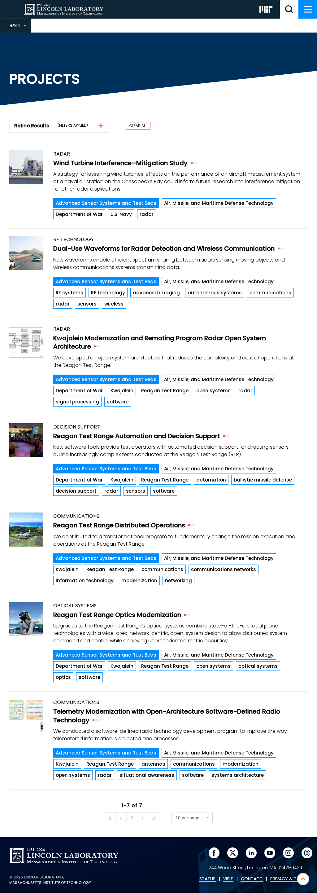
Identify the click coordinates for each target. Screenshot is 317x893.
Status (207, 879)
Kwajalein (122, 390)
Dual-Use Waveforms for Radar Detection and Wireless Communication (164, 248)
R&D (20, 27)
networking (178, 580)
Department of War (79, 214)
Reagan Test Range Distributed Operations (119, 525)
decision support (76, 491)
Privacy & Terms (288, 879)
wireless (114, 304)
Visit (228, 879)
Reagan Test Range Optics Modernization (117, 614)
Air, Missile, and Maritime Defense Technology (219, 203)
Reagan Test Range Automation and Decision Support (136, 436)
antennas (153, 764)
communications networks (223, 569)
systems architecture (237, 775)
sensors (87, 304)
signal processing (77, 401)
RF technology (108, 292)
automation (211, 480)
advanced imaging (156, 292)
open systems (213, 390)
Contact (252, 879)
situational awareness (146, 775)
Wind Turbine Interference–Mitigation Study (120, 163)
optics (63, 677)
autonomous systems (215, 292)
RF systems (69, 292)
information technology (85, 580)
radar (147, 214)
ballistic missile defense (263, 480)
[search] (289, 9)
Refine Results (31, 125)
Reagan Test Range (165, 390)
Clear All (138, 125)
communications (270, 292)
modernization (139, 580)
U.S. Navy (121, 214)
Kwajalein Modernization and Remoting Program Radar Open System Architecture (159, 342)
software (117, 401)
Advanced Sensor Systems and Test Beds (106, 203)
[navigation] (307, 9)
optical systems (258, 666)
